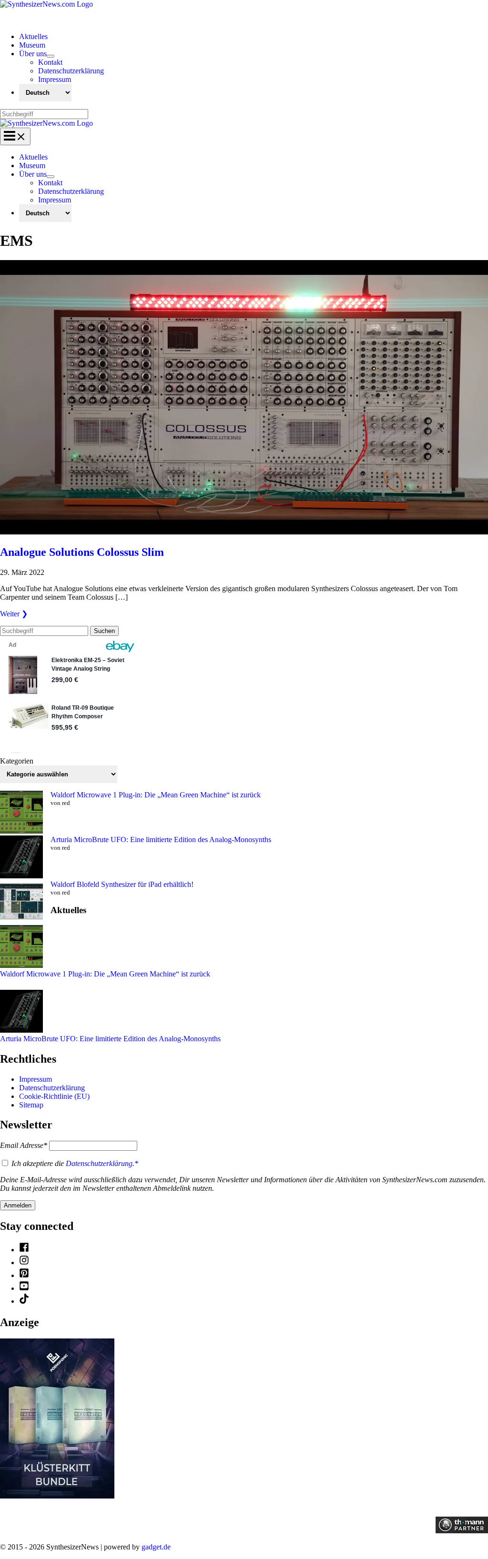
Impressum (35, 1079)
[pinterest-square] (24, 1275)
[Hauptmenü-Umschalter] (15, 136)
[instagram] (24, 1262)
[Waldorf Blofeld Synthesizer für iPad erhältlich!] (21, 902)
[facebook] (24, 1250)
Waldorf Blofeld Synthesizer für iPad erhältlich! (122, 884)
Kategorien (16, 761)
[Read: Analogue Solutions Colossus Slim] (244, 532)
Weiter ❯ (14, 614)
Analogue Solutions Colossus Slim (82, 552)
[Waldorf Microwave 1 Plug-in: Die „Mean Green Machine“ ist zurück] (21, 813)
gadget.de (156, 1547)
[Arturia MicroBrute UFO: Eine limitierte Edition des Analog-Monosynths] (21, 857)
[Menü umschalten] (50, 56)
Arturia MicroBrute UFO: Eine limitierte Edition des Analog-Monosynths (161, 839)
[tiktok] (24, 1301)
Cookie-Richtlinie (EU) (54, 1096)
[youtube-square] (24, 1288)
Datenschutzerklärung (52, 1088)
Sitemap (31, 1105)
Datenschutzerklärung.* (102, 1163)
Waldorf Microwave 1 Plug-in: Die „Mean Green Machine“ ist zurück (156, 795)
